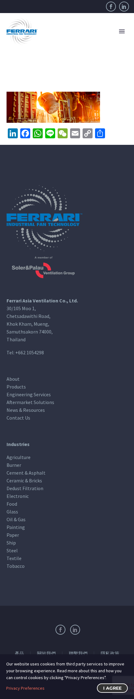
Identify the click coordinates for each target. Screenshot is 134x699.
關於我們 (46, 653)
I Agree (112, 688)
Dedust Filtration (25, 488)
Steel (12, 550)
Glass (12, 511)
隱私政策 (110, 653)
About (13, 379)
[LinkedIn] (124, 6)
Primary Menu (121, 31)
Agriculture (19, 457)
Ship (11, 543)
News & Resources (26, 410)
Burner (14, 465)
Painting (16, 527)
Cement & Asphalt (26, 473)
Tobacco (16, 566)
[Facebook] (111, 6)
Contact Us (18, 418)
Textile (14, 558)
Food (12, 504)
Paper (13, 535)
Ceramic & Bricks (24, 480)
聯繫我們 (78, 653)
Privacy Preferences (25, 688)
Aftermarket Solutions (30, 402)
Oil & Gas (16, 519)
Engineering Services (29, 394)
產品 (19, 653)
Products (16, 387)
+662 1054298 (29, 352)
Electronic (18, 496)
